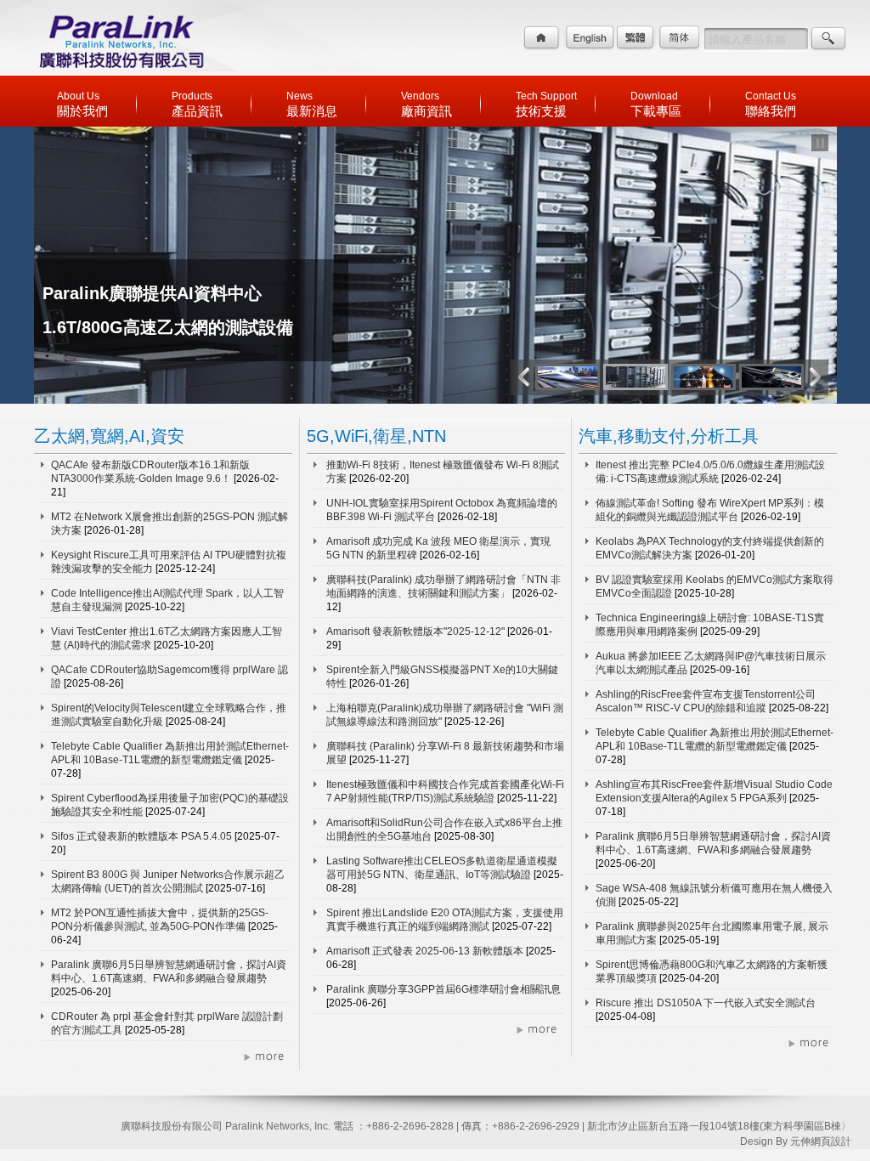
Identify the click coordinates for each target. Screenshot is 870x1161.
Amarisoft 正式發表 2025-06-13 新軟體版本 (426, 951)
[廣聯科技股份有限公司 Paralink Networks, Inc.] (121, 71)
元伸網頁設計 (820, 1141)
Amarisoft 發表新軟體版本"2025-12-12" (416, 631)
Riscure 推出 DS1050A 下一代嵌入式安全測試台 (706, 1003)
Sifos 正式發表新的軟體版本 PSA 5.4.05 (142, 836)
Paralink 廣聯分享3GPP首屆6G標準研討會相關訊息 (443, 989)
